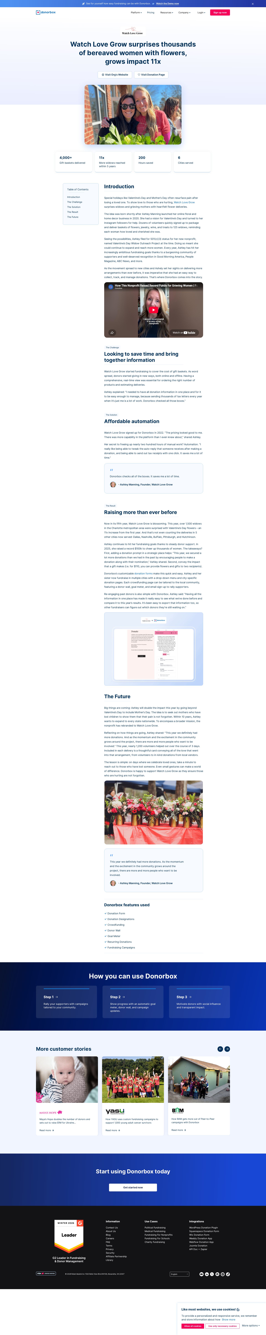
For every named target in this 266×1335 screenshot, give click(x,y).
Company (183, 12)
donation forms (143, 573)
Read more (45, 1130)
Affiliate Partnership (116, 1256)
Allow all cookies (192, 1326)
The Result (72, 212)
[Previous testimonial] (227, 1049)
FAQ (108, 1242)
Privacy (110, 1249)
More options (250, 1325)
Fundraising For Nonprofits (158, 1234)
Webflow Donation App (201, 1242)
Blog (108, 1234)
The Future (72, 217)
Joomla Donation (198, 1245)
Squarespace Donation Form (204, 1231)
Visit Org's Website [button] (116, 74)
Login (200, 12)
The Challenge (74, 202)
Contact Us (112, 1227)
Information (113, 1221)
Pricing (150, 12)
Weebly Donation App (200, 1238)
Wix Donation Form (199, 1234)
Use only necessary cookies (222, 1326)
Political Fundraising (155, 1227)
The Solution (73, 207)
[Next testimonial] (220, 1049)
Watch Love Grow (184, 202)
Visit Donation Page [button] (153, 74)
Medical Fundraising (155, 1231)
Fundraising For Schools (157, 1238)
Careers (110, 1238)
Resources (165, 12)
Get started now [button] (133, 1187)
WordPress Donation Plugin (203, 1227)
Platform (135, 12)
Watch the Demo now (167, 3)
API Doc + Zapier (198, 1249)
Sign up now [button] (220, 12)
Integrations (196, 1221)
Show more (228, 1319)
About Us (111, 1231)
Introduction (73, 197)
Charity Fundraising (155, 1242)
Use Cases (151, 1221)
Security (110, 1252)
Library (109, 1260)
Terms (109, 1245)
